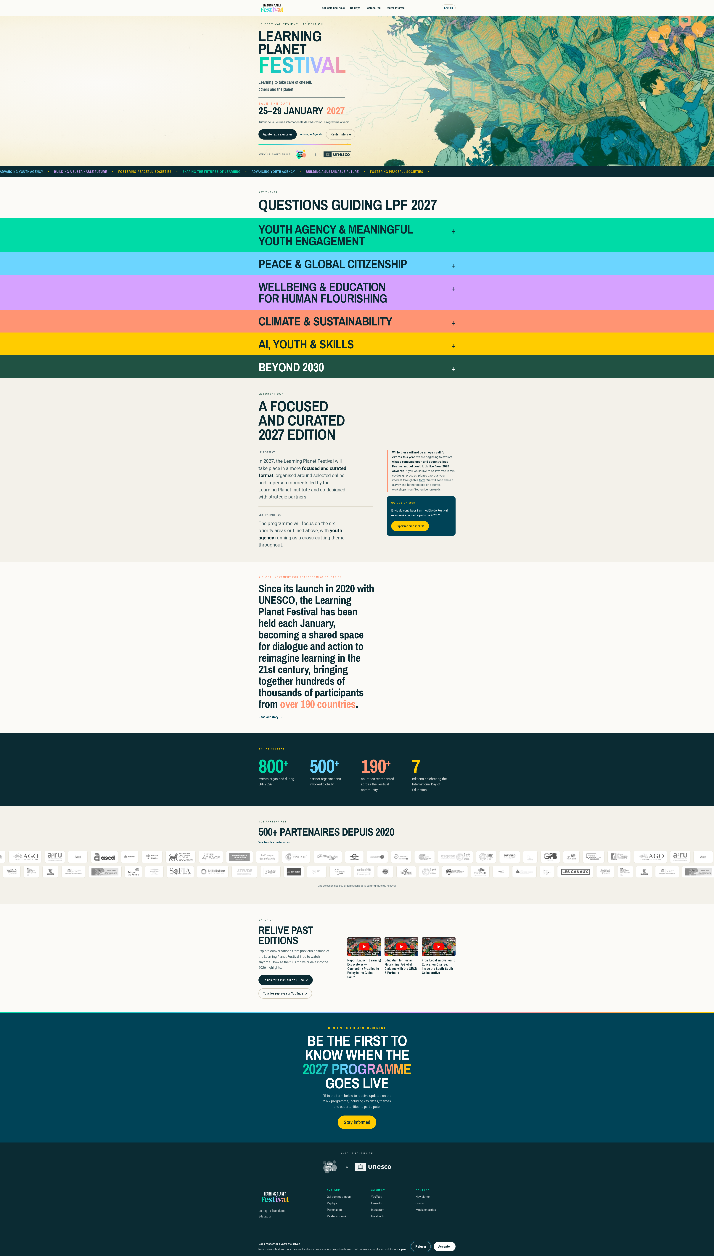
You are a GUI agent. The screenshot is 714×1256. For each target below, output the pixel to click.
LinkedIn (376, 1203)
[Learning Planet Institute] (301, 154)
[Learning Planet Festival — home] (271, 8)
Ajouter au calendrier (277, 134)
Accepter (444, 1246)
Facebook (377, 1216)
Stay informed (357, 1122)
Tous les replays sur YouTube (285, 994)
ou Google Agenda (310, 134)
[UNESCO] (337, 154)
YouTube (376, 1197)
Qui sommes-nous (333, 8)
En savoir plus (398, 1249)
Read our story (270, 717)
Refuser (420, 1246)
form (422, 480)
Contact (420, 1203)
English (448, 8)
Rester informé (395, 8)
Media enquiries (426, 1210)
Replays (355, 8)
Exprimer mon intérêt (410, 526)
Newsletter (423, 1197)
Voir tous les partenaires (276, 842)
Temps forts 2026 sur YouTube (285, 981)
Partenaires (373, 8)
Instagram (377, 1210)
